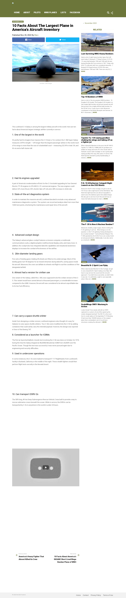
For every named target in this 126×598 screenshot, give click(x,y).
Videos (84, 50)
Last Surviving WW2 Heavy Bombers (97, 54)
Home (17, 12)
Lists (63, 12)
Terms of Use (108, 595)
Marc (36, 35)
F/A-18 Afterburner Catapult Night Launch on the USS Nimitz (96, 184)
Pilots (37, 12)
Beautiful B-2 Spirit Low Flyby (94, 265)
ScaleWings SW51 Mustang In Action (94, 305)
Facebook (75, 12)
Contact (86, 595)
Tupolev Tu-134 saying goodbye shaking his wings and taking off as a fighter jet (96, 140)
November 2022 (18, 21)
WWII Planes (50, 12)
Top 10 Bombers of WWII (92, 97)
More (83, 71)
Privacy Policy (96, 595)
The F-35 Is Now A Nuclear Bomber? (97, 224)
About (26, 12)
